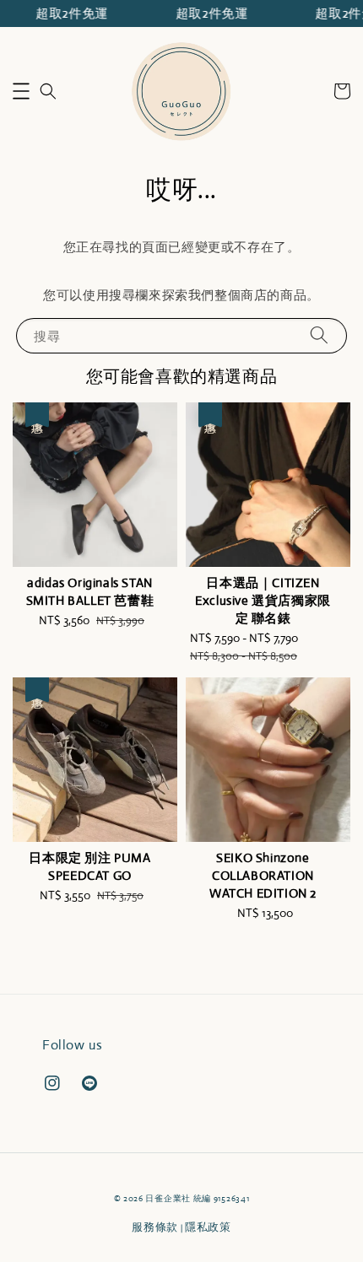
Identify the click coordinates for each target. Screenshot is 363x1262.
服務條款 (155, 1227)
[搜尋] (319, 335)
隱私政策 (208, 1227)
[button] (21, 91)
